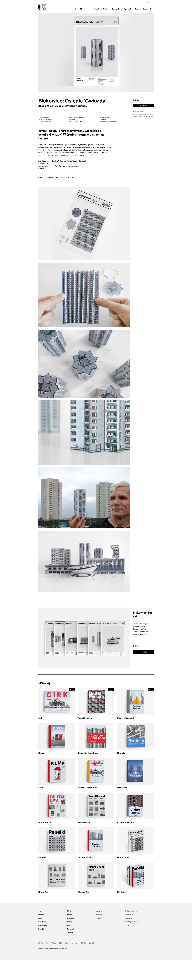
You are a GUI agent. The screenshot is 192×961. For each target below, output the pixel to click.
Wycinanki (70, 918)
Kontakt (41, 929)
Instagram (99, 911)
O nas (40, 911)
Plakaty (69, 922)
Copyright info (129, 915)
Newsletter (42, 922)
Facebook (99, 915)
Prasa (40, 918)
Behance (99, 918)
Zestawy (70, 933)
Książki (69, 915)
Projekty (41, 915)
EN (76, 9)
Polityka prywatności (131, 922)
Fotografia (70, 929)
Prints (69, 925)
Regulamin (128, 918)
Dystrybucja (42, 925)
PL (81, 9)
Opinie (127, 925)
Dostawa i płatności (131, 911)
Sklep (69, 911)
